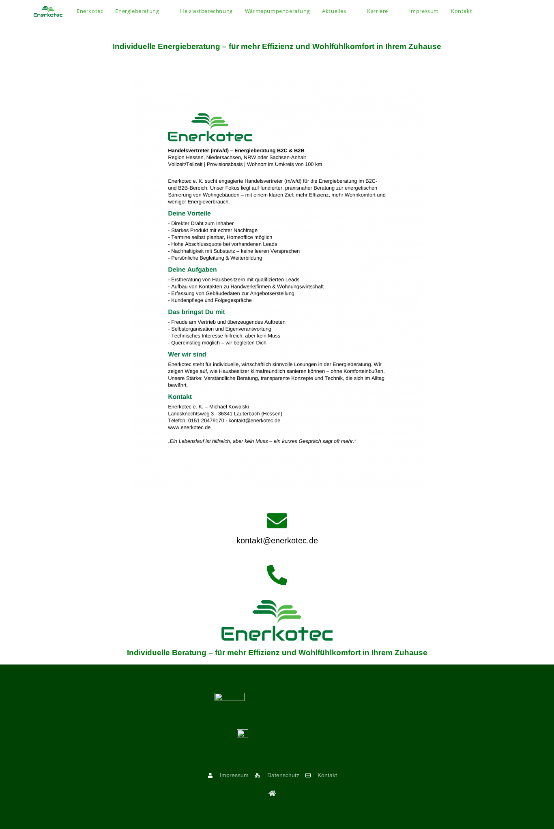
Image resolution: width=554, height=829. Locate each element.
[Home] (272, 793)
